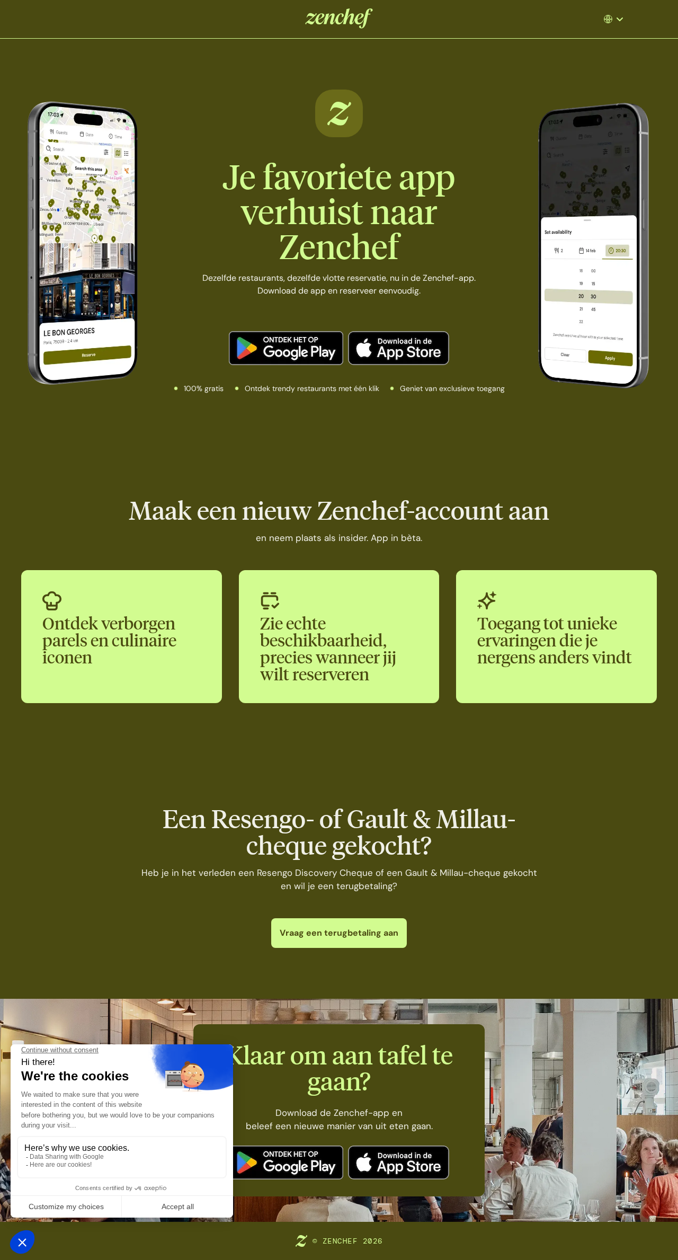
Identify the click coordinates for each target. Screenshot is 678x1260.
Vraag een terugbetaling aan (339, 932)
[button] (618, 19)
